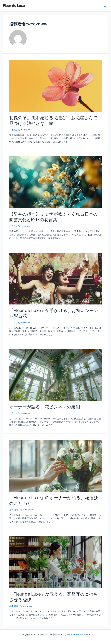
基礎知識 (13, 509)
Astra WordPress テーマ (78, 634)
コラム (12, 129)
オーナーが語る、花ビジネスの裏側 (44, 406)
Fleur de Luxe (14, 5)
